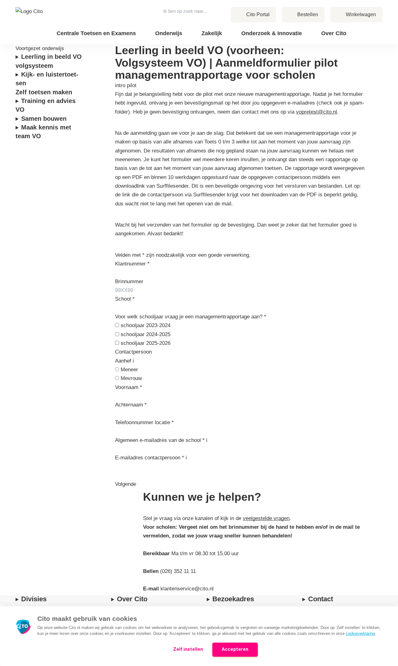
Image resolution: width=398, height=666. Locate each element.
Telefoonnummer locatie (144, 422)
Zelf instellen (188, 649)
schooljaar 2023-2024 (145, 325)
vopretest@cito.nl (316, 112)
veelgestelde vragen (266, 518)
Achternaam (131, 405)
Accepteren (235, 649)
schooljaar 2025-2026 (145, 343)
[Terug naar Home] (31, 22)
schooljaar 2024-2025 (145, 334)
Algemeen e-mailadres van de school (160, 440)
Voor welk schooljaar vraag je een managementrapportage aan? (190, 317)
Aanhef (124, 361)
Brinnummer (129, 281)
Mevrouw (131, 378)
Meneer (129, 370)
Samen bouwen (44, 118)
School (125, 299)
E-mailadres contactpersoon (149, 458)
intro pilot (126, 85)
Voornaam (128, 387)
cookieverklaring (360, 633)
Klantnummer (132, 264)
